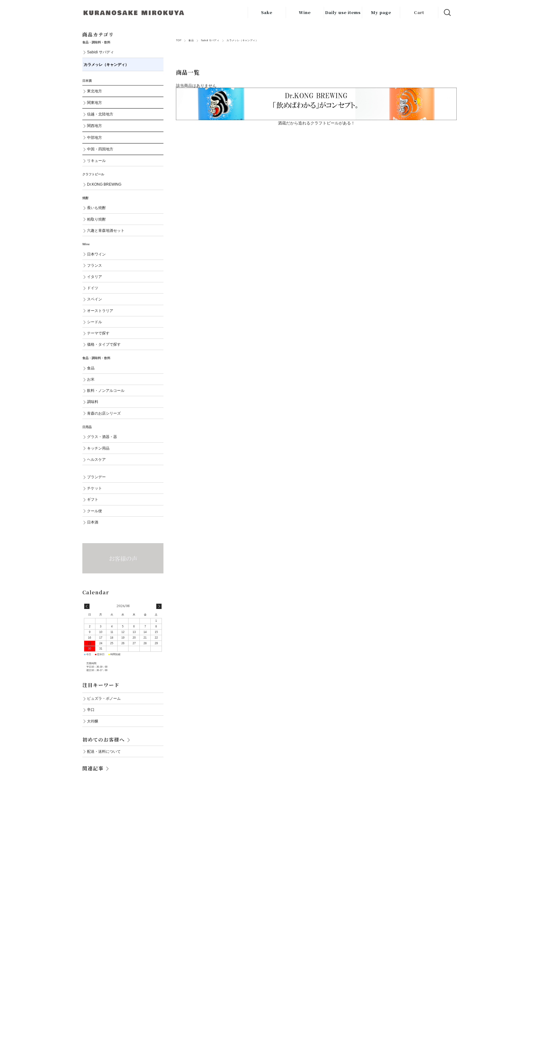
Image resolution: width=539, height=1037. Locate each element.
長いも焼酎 (96, 208)
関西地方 (94, 126)
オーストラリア (100, 311)
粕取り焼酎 (96, 219)
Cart (419, 12)
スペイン (94, 299)
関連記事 (93, 768)
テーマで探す (98, 333)
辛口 (91, 710)
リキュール (96, 160)
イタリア (94, 277)
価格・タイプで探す (104, 344)
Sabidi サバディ (210, 40)
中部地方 (94, 137)
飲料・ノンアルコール (105, 390)
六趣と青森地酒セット (105, 230)
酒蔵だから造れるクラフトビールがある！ (316, 123)
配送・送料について (104, 751)
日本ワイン (96, 254)
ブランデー (96, 477)
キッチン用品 (98, 448)
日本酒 (92, 522)
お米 (91, 379)
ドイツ (92, 288)
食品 (191, 40)
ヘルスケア (96, 459)
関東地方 (94, 102)
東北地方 (94, 91)
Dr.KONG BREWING (104, 184)
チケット (94, 488)
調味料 (92, 402)
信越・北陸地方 (100, 114)
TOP (178, 40)
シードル (94, 322)
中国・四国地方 (100, 149)
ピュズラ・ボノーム (104, 698)
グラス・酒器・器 (102, 437)
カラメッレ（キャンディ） (106, 64)
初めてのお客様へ (103, 739)
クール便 (94, 511)
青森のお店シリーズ (104, 413)
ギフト (92, 499)
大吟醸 (92, 721)
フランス (94, 265)
